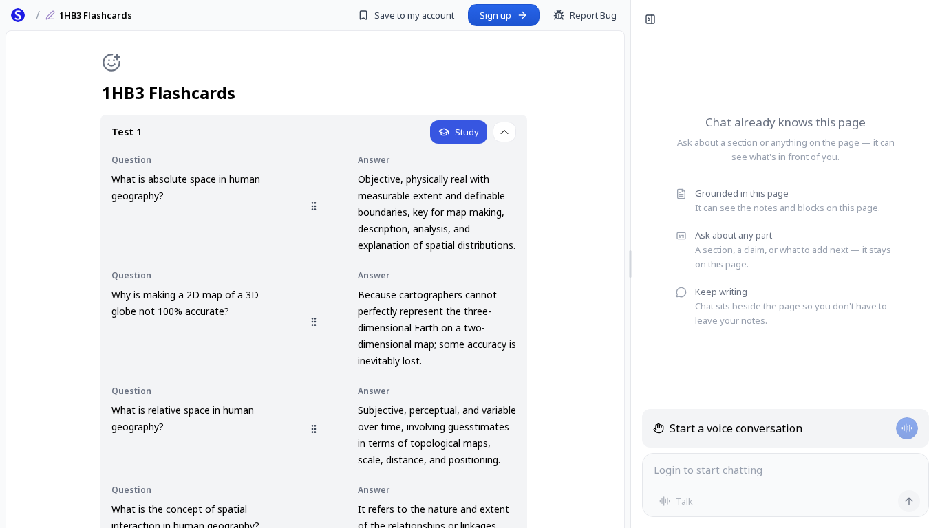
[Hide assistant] (650, 19)
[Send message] (909, 501)
